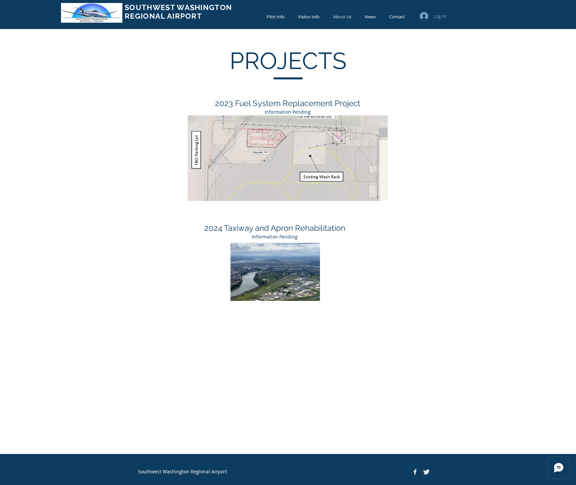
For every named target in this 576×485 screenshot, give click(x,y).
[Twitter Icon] (426, 472)
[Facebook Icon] (415, 472)
